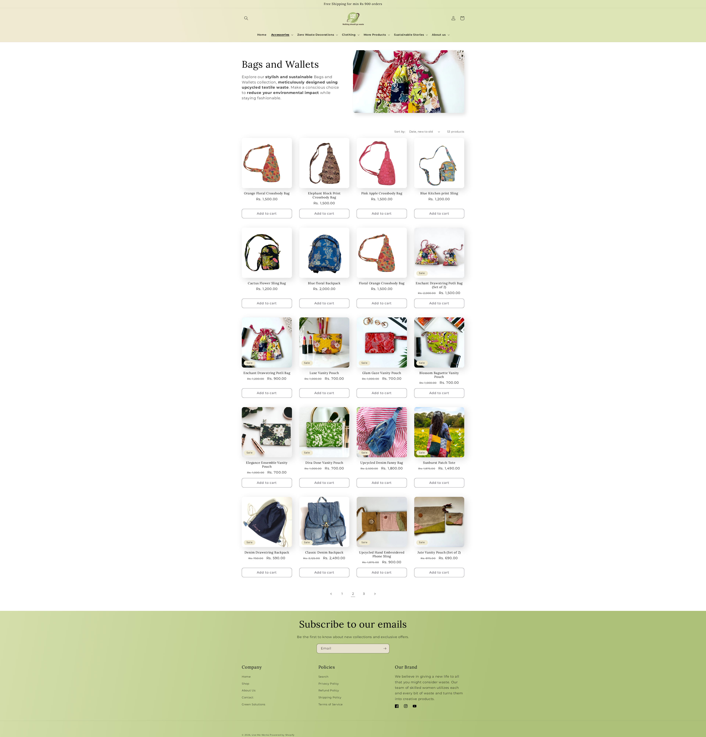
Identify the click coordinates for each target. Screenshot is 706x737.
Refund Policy (328, 690)
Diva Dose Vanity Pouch (324, 463)
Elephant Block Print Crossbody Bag (324, 195)
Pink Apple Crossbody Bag (381, 193)
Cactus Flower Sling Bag (267, 283)
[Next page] (374, 593)
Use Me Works (260, 735)
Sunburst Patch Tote (439, 463)
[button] (246, 18)
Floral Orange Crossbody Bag (381, 283)
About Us (248, 690)
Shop (245, 683)
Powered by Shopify (282, 735)
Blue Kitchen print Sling (439, 193)
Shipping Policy (329, 697)
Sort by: (399, 131)
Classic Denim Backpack (324, 552)
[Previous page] (331, 593)
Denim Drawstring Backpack (267, 552)
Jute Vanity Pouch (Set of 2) (439, 552)
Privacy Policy (328, 683)
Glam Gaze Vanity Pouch (381, 373)
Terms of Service (330, 704)
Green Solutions (253, 704)
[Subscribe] (384, 648)
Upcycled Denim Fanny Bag (381, 463)
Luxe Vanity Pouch (324, 373)
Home (246, 676)
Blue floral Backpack (324, 283)
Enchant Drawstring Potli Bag (266, 373)
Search (323, 676)
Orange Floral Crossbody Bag (267, 193)
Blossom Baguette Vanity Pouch (439, 375)
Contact (248, 697)
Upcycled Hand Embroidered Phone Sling (381, 554)
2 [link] (353, 594)
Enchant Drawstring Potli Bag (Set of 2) (439, 285)
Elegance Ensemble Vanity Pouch (267, 465)
